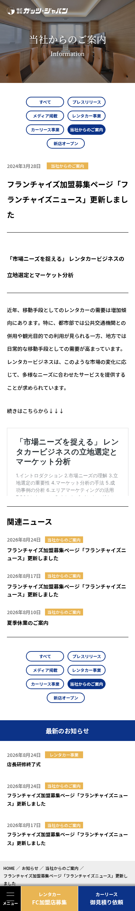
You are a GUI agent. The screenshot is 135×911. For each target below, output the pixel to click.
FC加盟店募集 (49, 898)
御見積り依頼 (106, 898)
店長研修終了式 (24, 764)
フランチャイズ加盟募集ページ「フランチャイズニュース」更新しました (66, 554)
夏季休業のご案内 (27, 622)
